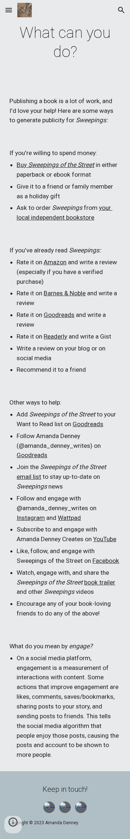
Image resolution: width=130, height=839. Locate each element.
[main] (65, 42)
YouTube (104, 539)
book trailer (99, 582)
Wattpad (69, 517)
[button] (8, 10)
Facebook (105, 560)
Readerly (55, 336)
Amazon (55, 262)
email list (29, 476)
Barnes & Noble (65, 293)
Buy (22, 164)
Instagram (31, 517)
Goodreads (59, 314)
